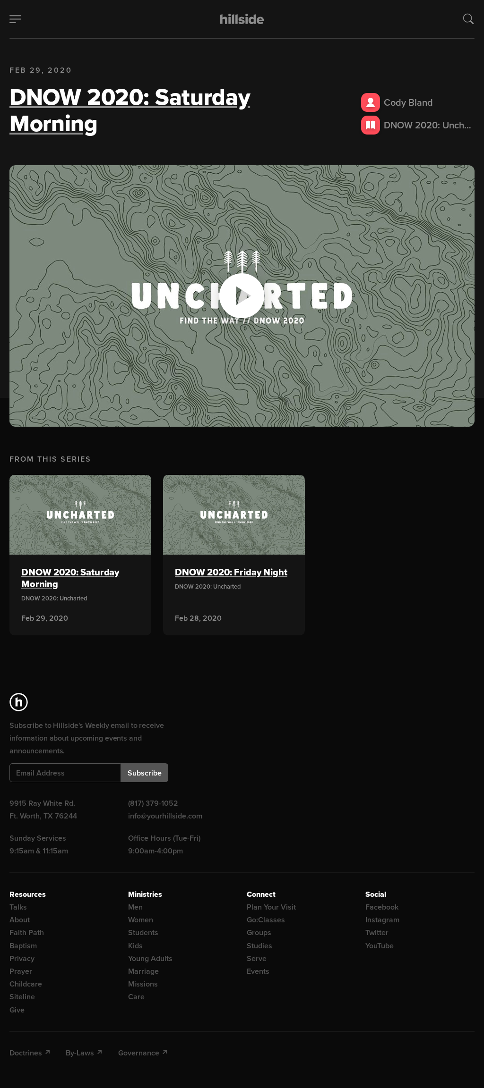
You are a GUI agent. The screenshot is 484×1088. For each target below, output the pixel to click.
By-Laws (80, 1052)
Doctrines (25, 1052)
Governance (138, 1052)
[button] (242, 296)
